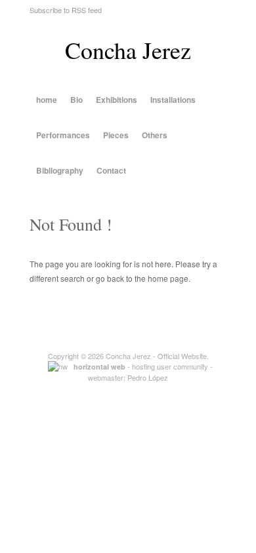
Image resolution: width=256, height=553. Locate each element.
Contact (111, 170)
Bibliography (59, 170)
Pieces (116, 135)
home (46, 99)
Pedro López (147, 377)
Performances (63, 135)
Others (154, 135)
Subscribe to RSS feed (66, 10)
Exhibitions (116, 99)
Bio (76, 99)
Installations (173, 99)
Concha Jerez (128, 50)
